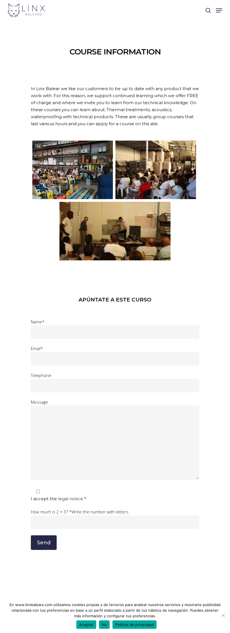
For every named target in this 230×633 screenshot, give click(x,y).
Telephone (41, 375)
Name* (38, 322)
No (104, 624)
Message (39, 402)
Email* (37, 348)
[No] (223, 615)
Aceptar (86, 624)
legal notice (71, 498)
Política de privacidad (134, 624)
